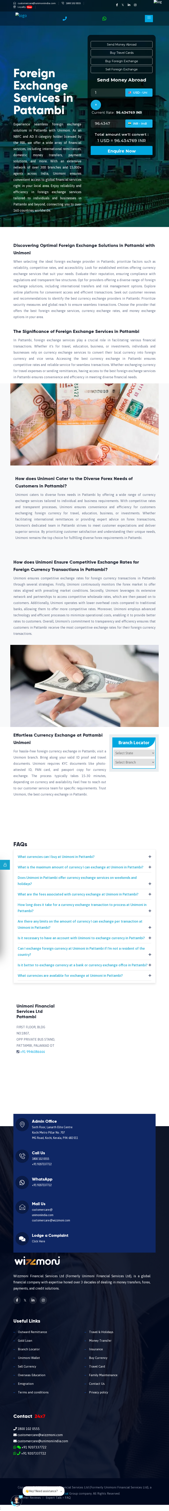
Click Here (38, 1241)
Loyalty (25, 7)
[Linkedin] (129, 5)
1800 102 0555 (73, 3)
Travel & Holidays (100, 1332)
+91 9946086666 (32, 1052)
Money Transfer (99, 1340)
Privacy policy (98, 1392)
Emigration (25, 1383)
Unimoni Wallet (28, 1358)
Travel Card (96, 1366)
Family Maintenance (102, 1375)
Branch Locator (28, 1349)
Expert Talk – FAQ (58, 1498)
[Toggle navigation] (149, 18)
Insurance (95, 1349)
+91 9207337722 (42, 1164)
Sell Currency (26, 1366)
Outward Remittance (32, 1332)
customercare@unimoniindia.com (37, 3)
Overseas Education (31, 1375)
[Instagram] (135, 5)
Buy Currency (97, 1358)
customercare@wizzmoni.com (51, 1220)
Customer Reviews (28, 1498)
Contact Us (96, 1383)
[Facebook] (117, 5)
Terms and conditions (33, 1392)
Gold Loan (24, 1340)
